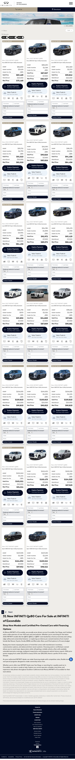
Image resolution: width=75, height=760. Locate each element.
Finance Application (37, 712)
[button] (71, 659)
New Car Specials (37, 726)
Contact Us (37, 707)
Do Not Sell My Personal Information (32, 756)
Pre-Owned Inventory (37, 724)
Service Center (37, 731)
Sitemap (38, 717)
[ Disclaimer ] (68, 26)
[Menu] (71, 3)
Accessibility (11, 756)
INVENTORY (37, 720)
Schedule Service (37, 733)
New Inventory (37, 722)
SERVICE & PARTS (37, 728)
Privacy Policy (19, 756)
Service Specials (37, 735)
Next (10, 612)
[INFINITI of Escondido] (14, 3)
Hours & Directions (37, 709)
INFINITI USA (37, 715)
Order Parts (37, 737)
